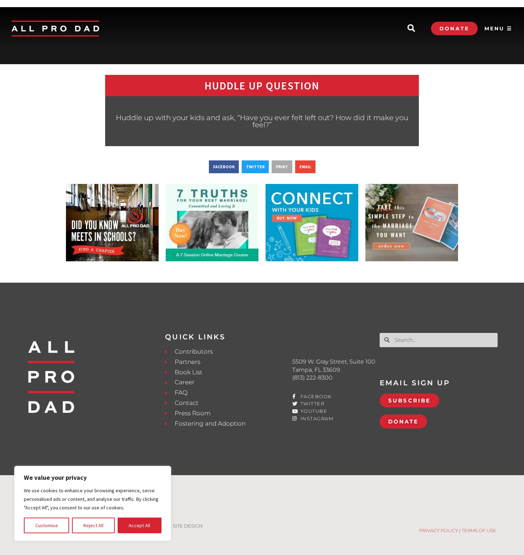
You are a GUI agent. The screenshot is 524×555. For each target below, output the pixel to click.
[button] (411, 29)
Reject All (93, 525)
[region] (92, 503)
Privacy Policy (438, 530)
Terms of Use (479, 530)
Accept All (139, 525)
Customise (46, 525)
